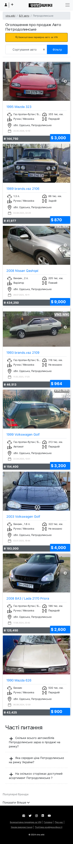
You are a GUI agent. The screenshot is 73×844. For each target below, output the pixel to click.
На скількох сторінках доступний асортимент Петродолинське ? (36, 776)
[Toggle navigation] (67, 5)
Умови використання (21, 827)
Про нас (59, 822)
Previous (8, 81)
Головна (48, 822)
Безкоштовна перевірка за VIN (25, 822)
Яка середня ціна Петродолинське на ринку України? (36, 760)
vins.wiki (10, 15)
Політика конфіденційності (48, 827)
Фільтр (57, 49)
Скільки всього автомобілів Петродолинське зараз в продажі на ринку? (34, 742)
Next (65, 81)
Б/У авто (24, 15)
